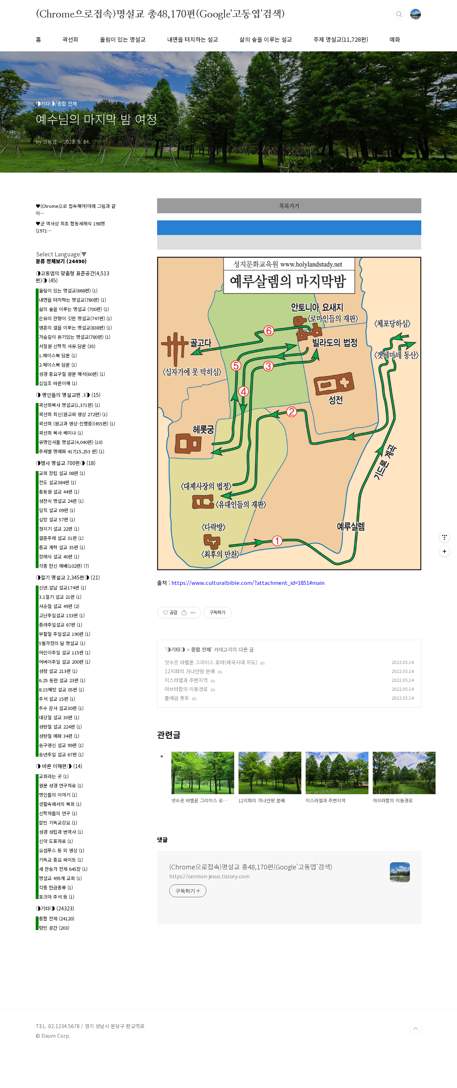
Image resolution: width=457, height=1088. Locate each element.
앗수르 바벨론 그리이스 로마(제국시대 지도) (211, 662)
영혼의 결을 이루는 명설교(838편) (75, 327)
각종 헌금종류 (56, 887)
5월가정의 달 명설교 (62, 643)
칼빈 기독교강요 (58, 822)
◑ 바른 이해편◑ (59, 766)
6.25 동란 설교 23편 (62, 680)
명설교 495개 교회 (60, 878)
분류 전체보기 (61, 261)
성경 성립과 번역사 (61, 831)
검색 (399, 14)
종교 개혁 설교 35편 (62, 547)
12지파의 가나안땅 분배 (190, 671)
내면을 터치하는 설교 (192, 39)
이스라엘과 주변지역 (186, 680)
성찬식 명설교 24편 (61, 500)
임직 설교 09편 (57, 510)
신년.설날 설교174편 (62, 587)
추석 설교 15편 (57, 698)
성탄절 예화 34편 (59, 735)
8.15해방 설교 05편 (61, 689)
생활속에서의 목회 (60, 804)
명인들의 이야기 (58, 794)
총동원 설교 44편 (59, 491)
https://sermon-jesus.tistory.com (209, 876)
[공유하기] (184, 612)
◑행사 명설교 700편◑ (66, 462)
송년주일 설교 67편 (61, 754)
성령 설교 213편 (58, 671)
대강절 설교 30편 (59, 717)
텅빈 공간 (54, 927)
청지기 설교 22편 (59, 528)
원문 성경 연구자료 (61, 785)
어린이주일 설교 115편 (64, 652)
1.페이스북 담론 (58, 355)
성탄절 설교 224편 (60, 726)
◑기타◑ (175, 649)
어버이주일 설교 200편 (64, 661)
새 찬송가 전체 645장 (63, 868)
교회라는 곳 (54, 776)
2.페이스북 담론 (58, 364)
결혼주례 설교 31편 (61, 538)
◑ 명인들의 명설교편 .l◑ (68, 394)
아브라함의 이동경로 (186, 689)
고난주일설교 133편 (62, 615)
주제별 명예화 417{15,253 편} (71, 451)
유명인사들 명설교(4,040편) (70, 442)
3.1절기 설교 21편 (60, 596)
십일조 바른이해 (58, 383)
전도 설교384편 (57, 482)
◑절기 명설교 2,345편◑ (68, 577)
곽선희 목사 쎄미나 (61, 432)
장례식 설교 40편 (59, 556)
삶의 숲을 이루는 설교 (266, 39)
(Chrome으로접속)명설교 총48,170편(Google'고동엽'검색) (160, 14)
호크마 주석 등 (56, 896)
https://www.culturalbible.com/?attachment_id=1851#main (248, 582)
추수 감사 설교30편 (61, 708)
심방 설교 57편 (57, 519)
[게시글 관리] (193, 612)
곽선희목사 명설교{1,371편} (69, 405)
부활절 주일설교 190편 (64, 633)
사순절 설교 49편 (59, 606)
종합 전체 (201, 649)
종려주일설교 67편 (60, 624)
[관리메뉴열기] (444, 537)
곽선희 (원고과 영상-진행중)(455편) (77, 423)
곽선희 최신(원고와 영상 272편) (73, 414)
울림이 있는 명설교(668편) (68, 290)
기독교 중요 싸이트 (61, 859)
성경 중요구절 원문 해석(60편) (72, 374)
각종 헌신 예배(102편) (64, 565)
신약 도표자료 (56, 841)
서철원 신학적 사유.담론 (67, 346)
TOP (415, 1029)
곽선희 (70, 39)
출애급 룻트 (177, 697)
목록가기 (289, 205)
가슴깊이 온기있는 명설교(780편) (74, 336)
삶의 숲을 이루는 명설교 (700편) (74, 309)
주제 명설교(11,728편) (340, 39)
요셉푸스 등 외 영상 (61, 850)
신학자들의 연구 (58, 813)
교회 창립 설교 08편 (62, 473)
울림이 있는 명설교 (123, 39)
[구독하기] (444, 551)
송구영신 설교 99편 (61, 745)
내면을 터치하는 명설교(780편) (72, 299)
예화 (395, 39)
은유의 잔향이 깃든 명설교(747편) (75, 318)
